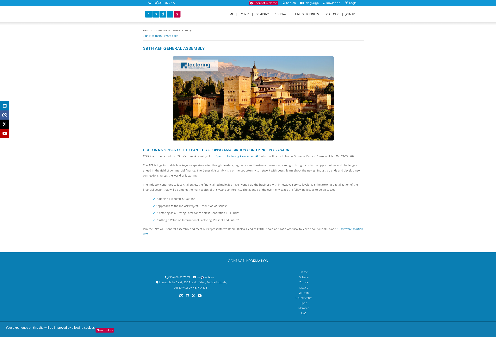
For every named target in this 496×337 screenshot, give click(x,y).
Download (332, 3)
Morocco (303, 308)
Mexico (303, 287)
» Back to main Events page (160, 36)
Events (245, 14)
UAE (303, 313)
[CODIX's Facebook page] (4, 115)
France (304, 272)
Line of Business (307, 14)
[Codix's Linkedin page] (188, 295)
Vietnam (304, 293)
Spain (304, 303)
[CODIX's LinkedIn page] (4, 105)
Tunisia (304, 282)
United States (303, 298)
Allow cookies (104, 330)
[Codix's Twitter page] (194, 295)
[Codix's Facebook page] (181, 295)
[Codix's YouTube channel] (200, 295)
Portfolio (332, 14)
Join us (350, 14)
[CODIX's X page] (4, 124)
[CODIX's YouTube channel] (4, 133)
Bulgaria (303, 277)
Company (262, 14)
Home (230, 14)
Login (352, 3)
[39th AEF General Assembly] (253, 98)
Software (282, 14)
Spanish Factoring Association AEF (238, 156)
